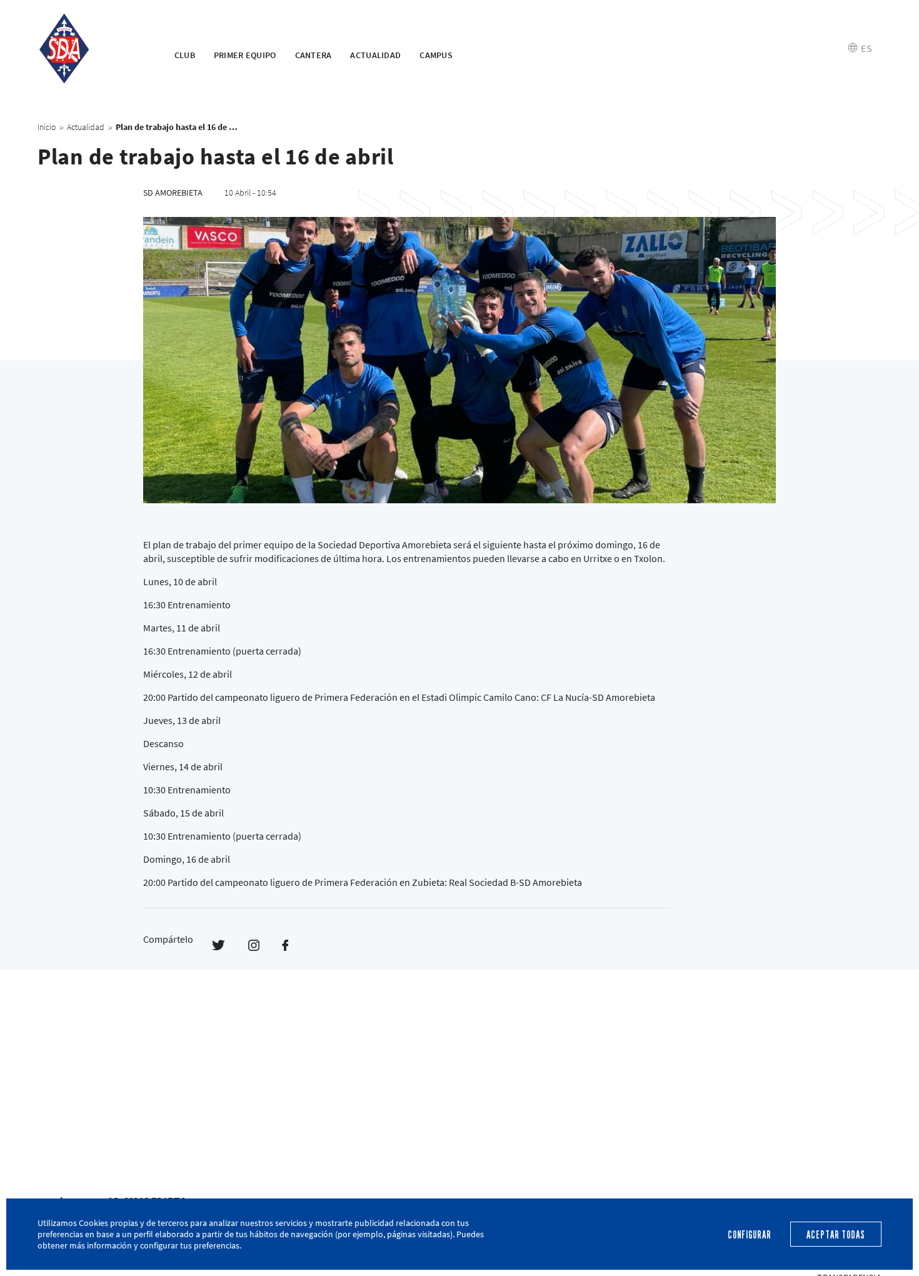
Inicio (47, 127)
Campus (436, 55)
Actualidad (375, 55)
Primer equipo (245, 55)
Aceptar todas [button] (835, 1235)
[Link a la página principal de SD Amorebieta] (90, 48)
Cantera (313, 55)
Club (184, 55)
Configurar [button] (749, 1235)
